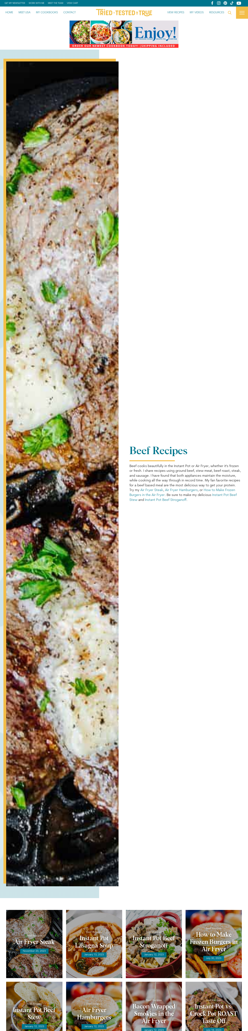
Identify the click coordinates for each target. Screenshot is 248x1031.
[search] (229, 12)
